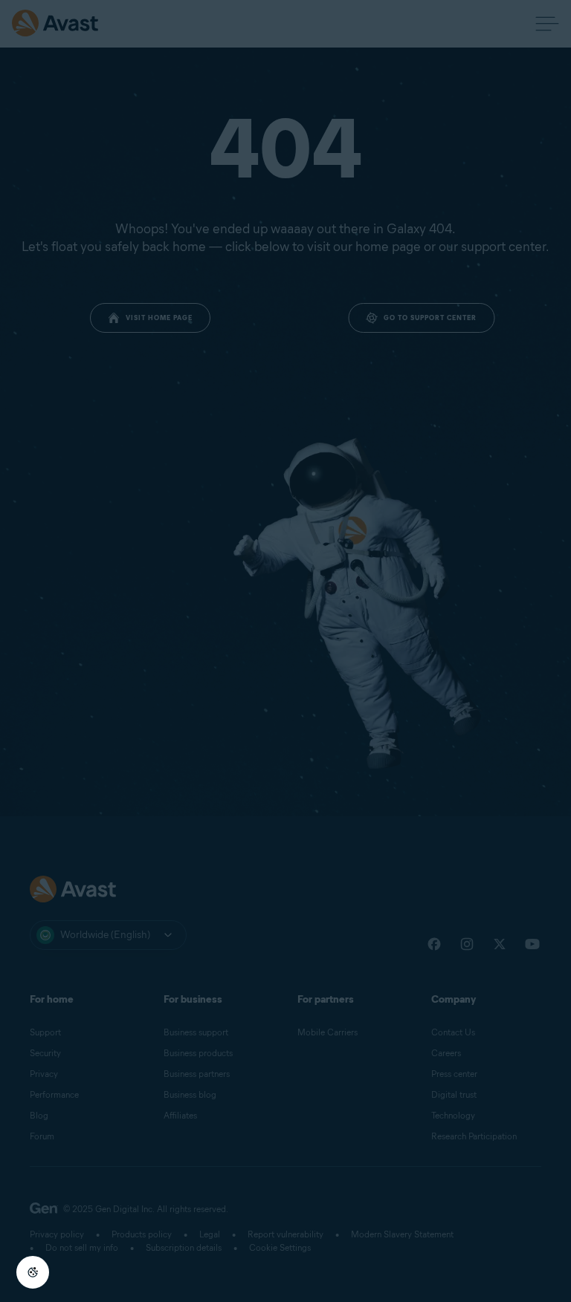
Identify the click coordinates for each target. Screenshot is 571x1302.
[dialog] (285, 651)
